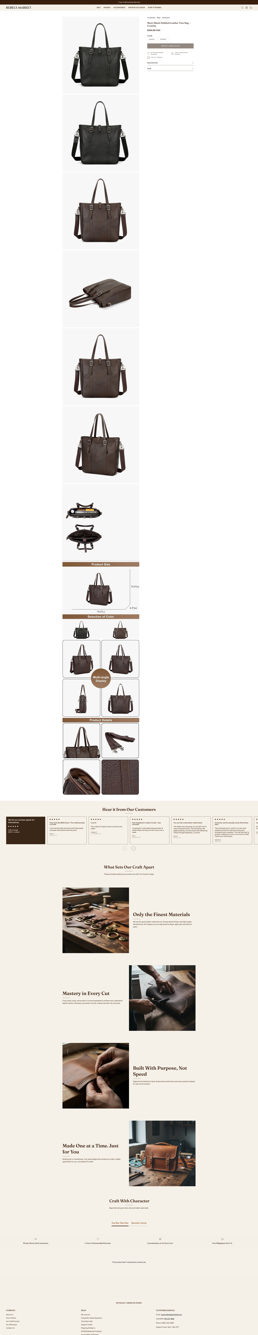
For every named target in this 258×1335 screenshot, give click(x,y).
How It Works (11, 1318)
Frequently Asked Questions (91, 1318)
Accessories (151, 17)
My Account (85, 1315)
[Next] (134, 848)
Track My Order (87, 1321)
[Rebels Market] (18, 7)
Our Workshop (11, 1325)
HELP (83, 1310)
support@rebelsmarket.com (171, 1315)
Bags (158, 17)
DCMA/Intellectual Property (91, 1331)
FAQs (149, 68)
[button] (136, 8)
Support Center (87, 1325)
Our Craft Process (12, 1321)
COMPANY (10, 1310)
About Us (9, 1315)
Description (152, 63)
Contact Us (10, 1328)
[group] (129, 2)
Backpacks (166, 17)
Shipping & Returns (88, 1328)
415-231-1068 (169, 1319)
